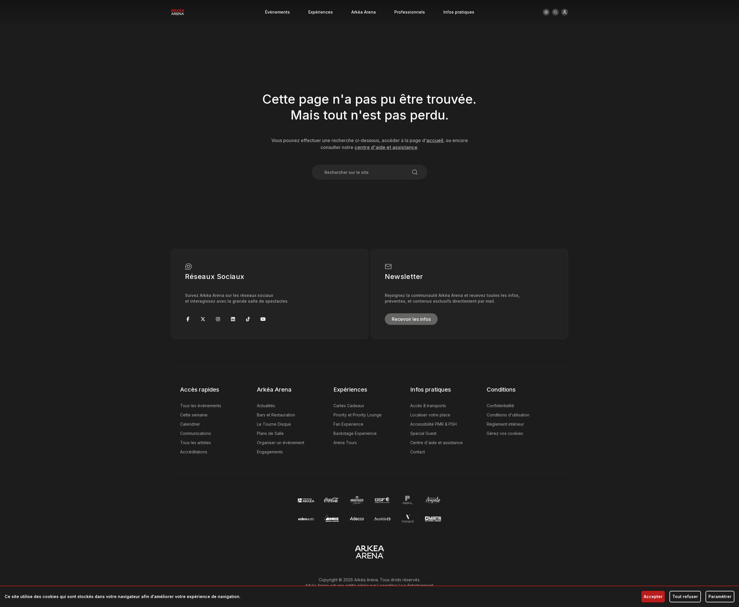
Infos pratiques (458, 12)
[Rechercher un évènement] (555, 12)
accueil (434, 140)
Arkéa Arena (363, 12)
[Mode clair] (546, 12)
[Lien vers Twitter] (203, 319)
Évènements (277, 12)
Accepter (653, 596)
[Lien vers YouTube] (263, 319)
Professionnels (409, 12)
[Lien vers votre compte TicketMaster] (564, 12)
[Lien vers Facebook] (188, 319)
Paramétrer (719, 596)
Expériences (320, 12)
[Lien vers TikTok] (248, 319)
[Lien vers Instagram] (218, 319)
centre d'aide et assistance (385, 147)
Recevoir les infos (411, 319)
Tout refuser (685, 596)
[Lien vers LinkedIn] (233, 319)
